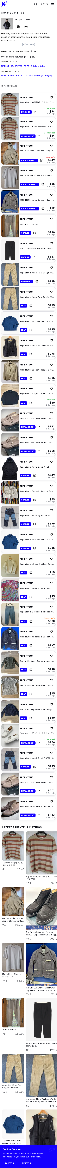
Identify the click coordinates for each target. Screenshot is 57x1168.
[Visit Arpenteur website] (18, 26)
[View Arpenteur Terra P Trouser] (28, 226)
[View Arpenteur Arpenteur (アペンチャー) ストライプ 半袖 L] (28, 128)
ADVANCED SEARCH (9, 86)
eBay (3, 75)
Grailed (10, 75)
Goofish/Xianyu (36, 75)
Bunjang (48, 75)
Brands (5, 13)
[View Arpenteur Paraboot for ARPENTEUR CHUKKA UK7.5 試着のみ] (28, 420)
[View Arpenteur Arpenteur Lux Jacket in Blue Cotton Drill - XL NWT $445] (28, 323)
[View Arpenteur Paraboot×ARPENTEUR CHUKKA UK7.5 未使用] (28, 808)
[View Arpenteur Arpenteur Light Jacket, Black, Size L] (28, 395)
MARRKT (5, 66)
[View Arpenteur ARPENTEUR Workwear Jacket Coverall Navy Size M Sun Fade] (28, 638)
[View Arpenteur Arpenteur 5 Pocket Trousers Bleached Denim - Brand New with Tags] (28, 614)
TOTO (26, 66)
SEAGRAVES (16, 66)
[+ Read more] (28, 44)
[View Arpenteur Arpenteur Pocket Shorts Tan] (28, 492)
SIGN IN (44, 4)
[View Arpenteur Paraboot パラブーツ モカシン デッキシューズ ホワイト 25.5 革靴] (28, 735)
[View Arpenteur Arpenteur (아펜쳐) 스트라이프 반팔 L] (28, 104)
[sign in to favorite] (51, 97)
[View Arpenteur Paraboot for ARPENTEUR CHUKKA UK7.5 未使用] (28, 444)
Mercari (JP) (21, 75)
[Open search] (36, 4)
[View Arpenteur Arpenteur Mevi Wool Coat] (28, 468)
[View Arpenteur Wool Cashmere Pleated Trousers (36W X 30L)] (28, 250)
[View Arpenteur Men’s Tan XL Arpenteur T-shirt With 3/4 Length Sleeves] (28, 687)
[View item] (35, 112)
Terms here (35, 1156)
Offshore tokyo (38, 66)
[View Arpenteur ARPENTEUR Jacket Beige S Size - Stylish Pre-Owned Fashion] (28, 371)
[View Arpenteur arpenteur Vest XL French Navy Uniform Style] (28, 347)
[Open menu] (52, 4)
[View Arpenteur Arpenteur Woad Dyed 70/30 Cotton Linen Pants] (28, 517)
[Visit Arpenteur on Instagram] (26, 26)
